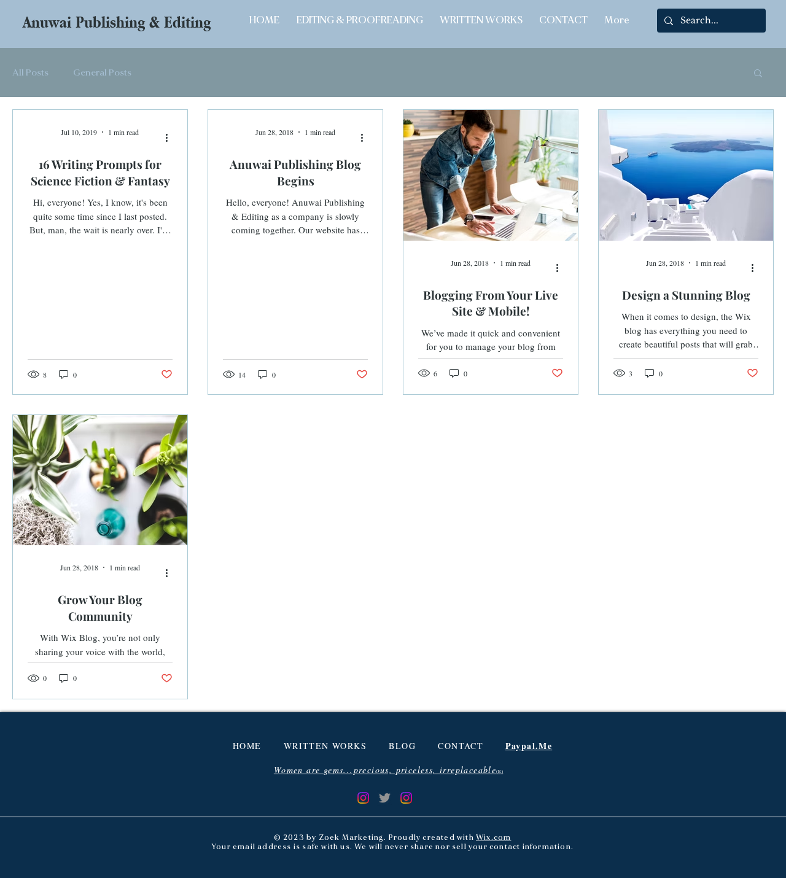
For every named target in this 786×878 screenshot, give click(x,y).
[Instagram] (363, 798)
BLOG (402, 746)
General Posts (102, 73)
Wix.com (493, 837)
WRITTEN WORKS (325, 746)
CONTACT (460, 746)
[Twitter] (384, 798)
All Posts (30, 73)
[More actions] (170, 137)
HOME (247, 746)
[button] (758, 74)
